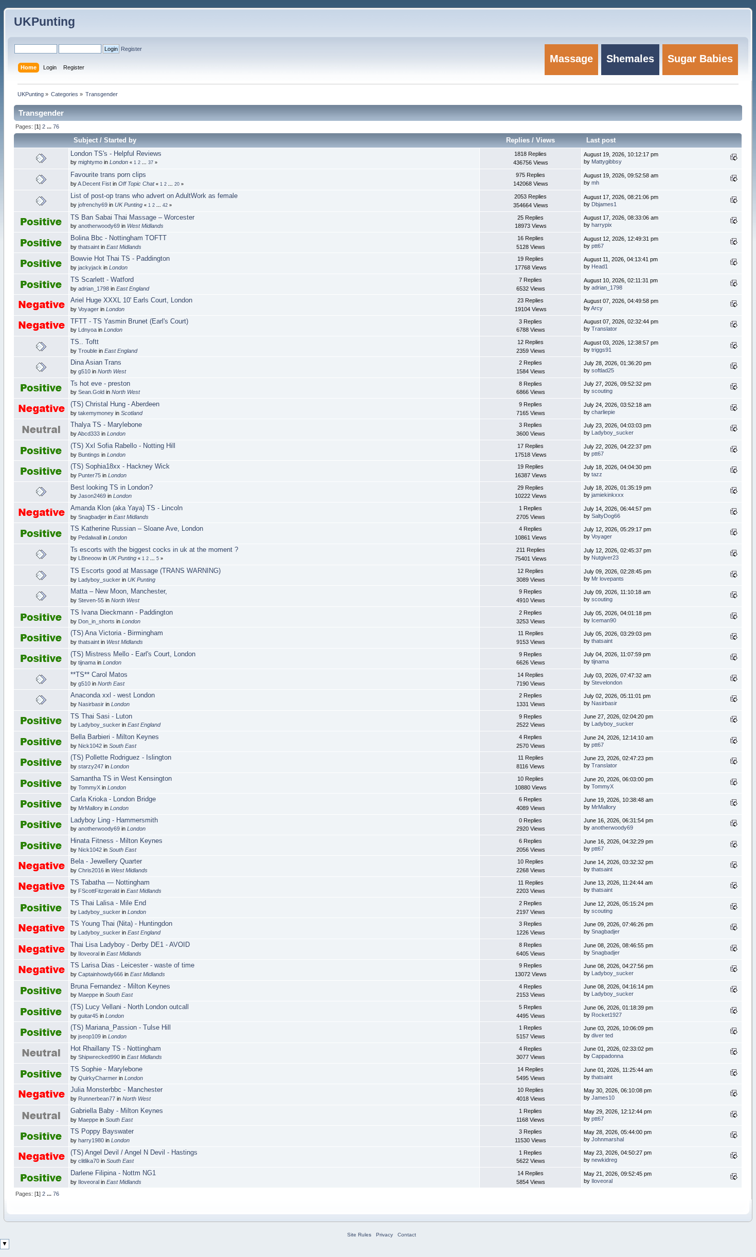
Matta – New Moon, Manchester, (118, 591)
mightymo (90, 162)
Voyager (88, 309)
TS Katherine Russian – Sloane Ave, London (136, 528)
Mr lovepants (607, 579)
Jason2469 (92, 496)
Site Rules (359, 1234)
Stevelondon (606, 682)
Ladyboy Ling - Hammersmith (114, 820)
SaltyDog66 (605, 516)
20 (176, 184)
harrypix (601, 225)
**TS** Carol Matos (99, 674)
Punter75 (89, 475)
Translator (604, 329)
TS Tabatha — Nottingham (110, 882)
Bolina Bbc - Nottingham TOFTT (118, 238)
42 (165, 205)
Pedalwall (89, 537)
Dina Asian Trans (95, 362)
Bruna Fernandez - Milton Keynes (120, 986)
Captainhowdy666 (100, 974)
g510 (84, 371)
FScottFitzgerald (98, 891)
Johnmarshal (607, 1139)
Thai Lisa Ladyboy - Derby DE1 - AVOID (130, 944)
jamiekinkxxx (607, 495)
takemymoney (96, 413)
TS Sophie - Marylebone (106, 1069)
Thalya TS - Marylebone (106, 424)
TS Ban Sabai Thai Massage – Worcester (132, 217)
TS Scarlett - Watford (102, 279)
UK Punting (128, 205)
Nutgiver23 (605, 557)
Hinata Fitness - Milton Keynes (116, 841)
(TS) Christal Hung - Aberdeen (114, 404)
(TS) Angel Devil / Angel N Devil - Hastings (133, 1152)
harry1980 (91, 1140)
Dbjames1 (604, 204)
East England (132, 288)
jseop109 (89, 1036)
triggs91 (601, 350)
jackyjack (90, 267)
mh (595, 182)
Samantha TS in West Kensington (121, 778)
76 (56, 126)
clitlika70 (88, 1161)
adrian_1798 (93, 288)
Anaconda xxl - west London (112, 695)
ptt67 (597, 246)
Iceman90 (603, 620)
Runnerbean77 (96, 1099)
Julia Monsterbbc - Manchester (116, 1089)
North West (112, 371)
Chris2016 (91, 870)
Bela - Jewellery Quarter (106, 861)
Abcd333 (89, 433)
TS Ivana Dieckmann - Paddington (121, 612)
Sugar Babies (700, 58)
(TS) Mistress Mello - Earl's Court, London (132, 654)
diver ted (602, 1035)
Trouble (87, 351)
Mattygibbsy (606, 161)
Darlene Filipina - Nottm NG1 (113, 1173)
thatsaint (88, 247)
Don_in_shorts (96, 621)
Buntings (89, 455)
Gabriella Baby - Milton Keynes (116, 1111)
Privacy (384, 1234)
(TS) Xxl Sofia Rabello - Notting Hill (122, 446)
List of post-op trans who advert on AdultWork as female (154, 196)
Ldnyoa (87, 330)
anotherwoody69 (99, 226)
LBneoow (89, 558)
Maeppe (88, 995)
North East (111, 683)
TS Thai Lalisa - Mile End (108, 903)
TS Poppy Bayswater (102, 1131)
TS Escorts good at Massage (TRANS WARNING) (145, 570)
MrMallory (90, 808)
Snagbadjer (92, 517)
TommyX (89, 787)
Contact (407, 1234)
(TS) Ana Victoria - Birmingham (116, 633)
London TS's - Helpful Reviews (115, 153)
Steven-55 (91, 600)
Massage (571, 58)
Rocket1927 (606, 1015)
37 (150, 162)
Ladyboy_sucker (612, 432)
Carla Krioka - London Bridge (113, 799)
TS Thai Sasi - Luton (101, 716)
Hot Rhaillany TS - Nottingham (115, 1048)
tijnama (87, 662)
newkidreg (604, 1160)
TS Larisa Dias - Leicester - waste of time (132, 965)
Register (131, 49)
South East (122, 746)
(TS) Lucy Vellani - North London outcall (129, 1007)
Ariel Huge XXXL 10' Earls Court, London (131, 300)
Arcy (597, 308)
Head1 (599, 266)
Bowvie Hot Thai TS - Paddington (120, 258)
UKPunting (44, 21)
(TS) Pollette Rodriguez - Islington (120, 757)
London (119, 162)
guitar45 (88, 1016)
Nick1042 (90, 746)
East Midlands (123, 247)
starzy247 (90, 766)
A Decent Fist (94, 184)
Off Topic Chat (136, 184)
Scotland (131, 413)
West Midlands (145, 226)
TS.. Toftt (84, 342)
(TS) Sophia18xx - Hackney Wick (120, 466)
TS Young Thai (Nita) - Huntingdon (121, 923)
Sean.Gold (91, 392)
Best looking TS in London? (111, 487)
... (50, 126)
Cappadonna (607, 1056)
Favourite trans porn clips (108, 174)
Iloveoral (88, 953)
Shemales (630, 58)
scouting (602, 391)
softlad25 (602, 370)
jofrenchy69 (92, 205)
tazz (596, 474)
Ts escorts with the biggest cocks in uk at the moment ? (154, 549)
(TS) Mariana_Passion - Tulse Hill (120, 1027)
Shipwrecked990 (99, 1057)
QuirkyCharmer (97, 1078)
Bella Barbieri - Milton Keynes (114, 737)
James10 (603, 1097)
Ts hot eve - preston (100, 383)
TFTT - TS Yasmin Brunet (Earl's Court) (129, 321)
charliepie (603, 412)
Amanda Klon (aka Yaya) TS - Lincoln (126, 508)
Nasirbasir (91, 704)
